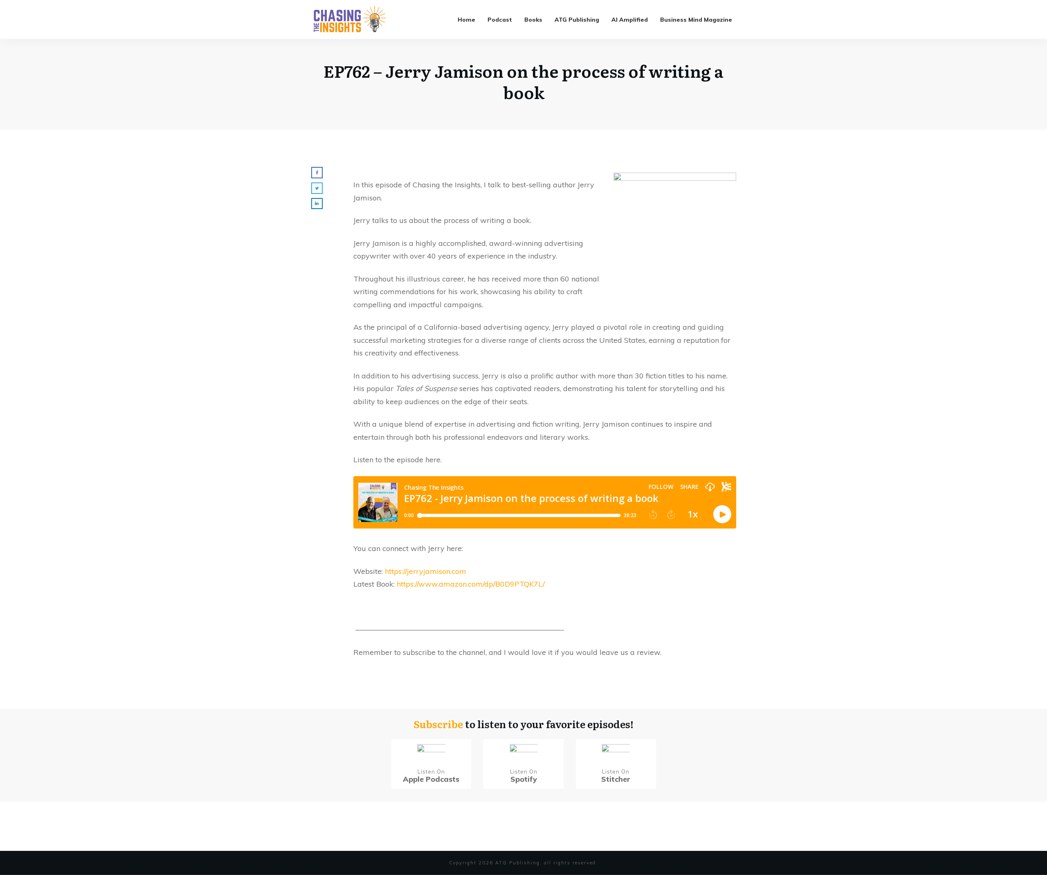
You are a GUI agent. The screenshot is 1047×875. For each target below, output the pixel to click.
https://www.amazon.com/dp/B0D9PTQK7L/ (471, 584)
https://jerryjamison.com (425, 571)
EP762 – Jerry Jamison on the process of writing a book (523, 81)
